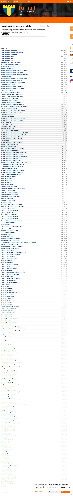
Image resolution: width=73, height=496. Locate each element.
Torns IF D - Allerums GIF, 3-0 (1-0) (8, 429)
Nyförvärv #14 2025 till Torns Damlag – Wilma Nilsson (12, 120)
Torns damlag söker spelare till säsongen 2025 (11, 174)
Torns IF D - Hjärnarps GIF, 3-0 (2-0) (8, 408)
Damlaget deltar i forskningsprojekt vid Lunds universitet (13, 82)
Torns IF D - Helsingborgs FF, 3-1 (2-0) (9, 352)
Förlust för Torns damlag (6, 314)
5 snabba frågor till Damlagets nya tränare (10, 306)
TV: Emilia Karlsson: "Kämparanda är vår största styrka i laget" (14, 404)
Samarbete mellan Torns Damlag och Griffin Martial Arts (12, 164)
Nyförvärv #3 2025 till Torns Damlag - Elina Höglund (11, 160)
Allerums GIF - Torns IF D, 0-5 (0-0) (8, 419)
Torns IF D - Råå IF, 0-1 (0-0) (6, 376)
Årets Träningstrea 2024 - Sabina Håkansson (10, 196)
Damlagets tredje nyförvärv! (7, 234)
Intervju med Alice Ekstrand (7, 298)
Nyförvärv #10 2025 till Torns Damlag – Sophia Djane (12, 136)
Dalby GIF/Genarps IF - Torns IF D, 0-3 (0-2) (10, 384)
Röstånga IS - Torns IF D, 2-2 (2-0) (8, 410)
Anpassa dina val (38, 491)
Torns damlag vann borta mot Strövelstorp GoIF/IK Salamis (13, 252)
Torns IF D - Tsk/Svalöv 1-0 (6, 455)
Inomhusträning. (4, 445)
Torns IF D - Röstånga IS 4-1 (7, 439)
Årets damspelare (5, 443)
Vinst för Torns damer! (5, 338)
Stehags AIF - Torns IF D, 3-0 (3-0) (8, 354)
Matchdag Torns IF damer (6, 336)
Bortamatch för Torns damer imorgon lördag (10, 330)
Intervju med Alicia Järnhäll (6, 302)
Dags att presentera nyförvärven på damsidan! (10, 238)
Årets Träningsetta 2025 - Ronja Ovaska (9, 100)
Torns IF (4, 1)
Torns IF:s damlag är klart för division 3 (9, 396)
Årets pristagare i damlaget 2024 (8, 200)
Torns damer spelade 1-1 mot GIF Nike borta (10, 278)
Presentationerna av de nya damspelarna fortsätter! (11, 220)
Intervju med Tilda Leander (6, 260)
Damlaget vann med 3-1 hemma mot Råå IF (10, 248)
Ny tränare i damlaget (5, 441)
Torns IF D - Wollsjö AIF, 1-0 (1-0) (8, 390)
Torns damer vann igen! (6, 266)
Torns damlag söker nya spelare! (8, 312)
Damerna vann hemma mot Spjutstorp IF (9, 230)
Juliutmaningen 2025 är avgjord (7, 116)
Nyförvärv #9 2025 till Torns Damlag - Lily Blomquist (11, 138)
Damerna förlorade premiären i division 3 (9, 380)
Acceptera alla (65, 491)
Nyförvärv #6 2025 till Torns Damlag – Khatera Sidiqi (12, 154)
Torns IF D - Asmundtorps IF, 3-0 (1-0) (9, 358)
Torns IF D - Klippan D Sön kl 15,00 (8, 459)
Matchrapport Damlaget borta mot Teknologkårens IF (12, 204)
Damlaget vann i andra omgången (8, 378)
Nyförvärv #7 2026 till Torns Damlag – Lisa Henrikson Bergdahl (14, 70)
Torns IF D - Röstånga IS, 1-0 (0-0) (8, 398)
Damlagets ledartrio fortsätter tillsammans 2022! (11, 240)
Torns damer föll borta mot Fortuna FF (9, 268)
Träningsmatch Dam (5, 284)
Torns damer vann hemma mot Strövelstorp (10, 264)
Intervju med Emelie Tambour (7, 276)
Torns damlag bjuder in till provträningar (9, 210)
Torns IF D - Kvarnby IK (5, 437)
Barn (22, 1)
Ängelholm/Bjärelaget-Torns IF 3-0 (8, 467)
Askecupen (3, 485)
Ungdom (16, 1)
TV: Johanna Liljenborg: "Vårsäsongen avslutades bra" (12, 412)
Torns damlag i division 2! (6, 228)
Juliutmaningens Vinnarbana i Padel (8, 114)
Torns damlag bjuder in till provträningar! (9, 218)
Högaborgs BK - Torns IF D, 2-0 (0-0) (8, 427)
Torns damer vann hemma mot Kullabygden (10, 274)
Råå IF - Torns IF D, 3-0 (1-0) (6, 356)
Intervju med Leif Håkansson (7, 198)
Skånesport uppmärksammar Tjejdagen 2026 (10, 64)
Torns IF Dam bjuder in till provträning (9, 108)
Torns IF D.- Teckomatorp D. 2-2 (7, 473)
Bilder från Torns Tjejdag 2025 (7, 128)
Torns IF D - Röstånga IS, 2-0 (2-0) (8, 421)
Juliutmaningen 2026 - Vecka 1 (7, 58)
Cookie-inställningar (5, 492)
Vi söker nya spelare (5, 479)
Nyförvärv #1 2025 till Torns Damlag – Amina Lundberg (12, 172)
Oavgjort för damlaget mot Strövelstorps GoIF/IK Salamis (13, 328)
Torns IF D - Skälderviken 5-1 (7, 463)
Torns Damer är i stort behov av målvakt (16, 26)
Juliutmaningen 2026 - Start (7, 60)
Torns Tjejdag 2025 (5, 140)
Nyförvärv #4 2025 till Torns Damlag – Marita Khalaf (11, 158)
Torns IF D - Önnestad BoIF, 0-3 (7, 386)
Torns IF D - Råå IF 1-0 (5, 453)
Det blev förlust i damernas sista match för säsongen (12, 246)
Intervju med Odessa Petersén (7, 296)
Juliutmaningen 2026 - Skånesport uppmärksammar (12, 52)
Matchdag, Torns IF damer (6, 340)
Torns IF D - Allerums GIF (6, 431)
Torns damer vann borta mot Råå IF (8, 256)
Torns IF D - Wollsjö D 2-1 (6, 469)
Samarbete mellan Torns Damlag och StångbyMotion (12, 166)
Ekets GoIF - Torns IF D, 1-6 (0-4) (7, 402)
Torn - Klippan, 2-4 (5, 457)
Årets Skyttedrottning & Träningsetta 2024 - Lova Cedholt (13, 188)
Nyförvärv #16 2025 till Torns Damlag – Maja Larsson (12, 112)
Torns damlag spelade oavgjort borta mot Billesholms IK (13, 272)
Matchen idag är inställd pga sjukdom (9, 435)
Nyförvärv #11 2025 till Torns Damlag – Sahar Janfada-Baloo (13, 134)
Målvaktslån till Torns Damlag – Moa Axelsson (10, 62)
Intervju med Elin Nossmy (6, 180)
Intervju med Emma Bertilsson (7, 300)
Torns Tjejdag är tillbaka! (6, 76)
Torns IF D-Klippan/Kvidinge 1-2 (7, 447)
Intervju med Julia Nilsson (6, 270)
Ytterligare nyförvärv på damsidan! (8, 222)
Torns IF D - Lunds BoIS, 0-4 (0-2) (8, 364)
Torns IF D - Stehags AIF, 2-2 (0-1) (8, 374)
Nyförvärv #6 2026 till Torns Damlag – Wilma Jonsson (12, 72)
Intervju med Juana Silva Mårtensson (8, 176)
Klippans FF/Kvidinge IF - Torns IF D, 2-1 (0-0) (10, 366)
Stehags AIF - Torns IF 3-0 (6, 461)
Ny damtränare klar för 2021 (7, 310)
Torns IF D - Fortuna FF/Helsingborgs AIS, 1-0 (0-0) (11, 418)
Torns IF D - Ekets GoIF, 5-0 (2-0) (7, 414)
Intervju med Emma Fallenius (7, 290)
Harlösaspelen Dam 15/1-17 (7, 483)
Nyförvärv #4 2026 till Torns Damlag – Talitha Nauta (11, 80)
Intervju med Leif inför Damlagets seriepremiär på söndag (13, 206)
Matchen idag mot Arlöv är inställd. (8, 471)
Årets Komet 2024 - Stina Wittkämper (9, 190)
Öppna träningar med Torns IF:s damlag (9, 244)
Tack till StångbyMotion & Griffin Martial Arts (10, 130)
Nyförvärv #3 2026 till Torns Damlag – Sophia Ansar (12, 86)
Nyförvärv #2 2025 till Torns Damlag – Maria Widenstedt (12, 170)
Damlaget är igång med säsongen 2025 (9, 144)
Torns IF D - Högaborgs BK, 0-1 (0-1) (8, 416)
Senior (9, 1)
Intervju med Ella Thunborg (6, 288)
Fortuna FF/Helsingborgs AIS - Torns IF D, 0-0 (10, 400)
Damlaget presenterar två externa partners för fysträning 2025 (14, 162)
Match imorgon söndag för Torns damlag (9, 318)
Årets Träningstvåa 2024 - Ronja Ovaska (9, 194)
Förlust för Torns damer (6, 320)
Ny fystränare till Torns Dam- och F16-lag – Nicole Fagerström (14, 78)
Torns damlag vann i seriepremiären (8, 280)
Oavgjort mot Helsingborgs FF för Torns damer (11, 334)
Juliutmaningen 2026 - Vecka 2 (7, 56)
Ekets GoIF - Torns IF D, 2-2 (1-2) (7, 425)
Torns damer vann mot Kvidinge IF (8, 250)
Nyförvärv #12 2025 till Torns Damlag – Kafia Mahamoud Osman (14, 132)
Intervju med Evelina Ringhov (7, 294)
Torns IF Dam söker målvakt (7, 90)
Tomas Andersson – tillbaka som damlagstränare (11, 392)
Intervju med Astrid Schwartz (7, 184)
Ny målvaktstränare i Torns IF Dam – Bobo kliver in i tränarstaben (14, 106)
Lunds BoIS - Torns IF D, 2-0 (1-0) (8, 348)
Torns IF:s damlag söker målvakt (8, 394)
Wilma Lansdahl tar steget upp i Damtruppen (10, 92)
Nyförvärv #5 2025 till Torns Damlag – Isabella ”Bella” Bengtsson (14, 156)
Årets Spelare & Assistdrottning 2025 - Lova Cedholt (12, 94)
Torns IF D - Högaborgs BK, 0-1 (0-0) (8, 370)
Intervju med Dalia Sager (6, 182)
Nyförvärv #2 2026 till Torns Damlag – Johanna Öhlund (12, 88)
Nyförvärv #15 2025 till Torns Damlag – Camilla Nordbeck (13, 118)
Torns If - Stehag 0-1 (5, 346)
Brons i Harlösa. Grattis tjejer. (7, 481)
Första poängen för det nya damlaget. (9, 214)
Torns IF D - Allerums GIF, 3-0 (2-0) (8, 406)
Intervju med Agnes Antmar (7, 286)
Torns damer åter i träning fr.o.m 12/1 (8, 308)
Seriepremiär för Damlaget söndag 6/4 (9, 126)
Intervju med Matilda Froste (7, 262)
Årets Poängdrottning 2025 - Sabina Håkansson (11, 102)
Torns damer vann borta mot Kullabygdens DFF (11, 254)
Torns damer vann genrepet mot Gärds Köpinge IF (11, 226)
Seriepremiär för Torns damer (7, 342)
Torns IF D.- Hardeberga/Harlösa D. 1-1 (9, 475)
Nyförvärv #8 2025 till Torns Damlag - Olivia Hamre (11, 142)
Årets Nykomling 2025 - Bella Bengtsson (9, 98)
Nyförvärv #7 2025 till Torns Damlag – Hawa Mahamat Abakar (14, 152)
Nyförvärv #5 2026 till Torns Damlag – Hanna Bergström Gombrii (14, 74)
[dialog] (52, 488)
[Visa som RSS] (48, 26)
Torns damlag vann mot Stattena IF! (8, 212)
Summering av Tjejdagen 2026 (7, 66)
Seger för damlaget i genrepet (7, 382)
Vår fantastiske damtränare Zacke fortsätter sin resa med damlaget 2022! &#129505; (18, 242)
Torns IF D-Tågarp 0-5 (5, 451)
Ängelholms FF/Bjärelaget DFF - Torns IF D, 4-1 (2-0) (12, 362)
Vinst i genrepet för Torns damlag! (8, 208)
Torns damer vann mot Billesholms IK (9, 258)
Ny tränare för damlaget (6, 202)
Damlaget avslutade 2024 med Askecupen (10, 146)
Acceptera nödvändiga (54, 491)
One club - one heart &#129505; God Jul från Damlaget (12, 148)
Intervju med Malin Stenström (7, 304)
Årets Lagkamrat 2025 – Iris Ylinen (8, 84)
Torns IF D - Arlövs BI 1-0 (6, 433)
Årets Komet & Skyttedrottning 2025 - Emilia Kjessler (12, 96)
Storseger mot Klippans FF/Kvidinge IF (9, 350)
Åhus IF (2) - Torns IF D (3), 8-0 (7, 388)
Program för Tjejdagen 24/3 (7, 68)
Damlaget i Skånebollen (6, 368)
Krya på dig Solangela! (6, 122)
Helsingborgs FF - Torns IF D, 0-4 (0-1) (9, 372)
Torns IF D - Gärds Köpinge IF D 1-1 (8, 477)
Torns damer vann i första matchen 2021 (9, 282)
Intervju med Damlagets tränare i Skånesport (10, 150)
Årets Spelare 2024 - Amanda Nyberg (9, 186)
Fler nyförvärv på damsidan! (7, 236)
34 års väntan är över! (5, 224)
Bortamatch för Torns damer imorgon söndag (10, 326)
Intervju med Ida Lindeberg (6, 178)
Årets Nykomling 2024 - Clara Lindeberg (9, 192)
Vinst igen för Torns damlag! (7, 324)
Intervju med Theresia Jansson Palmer (9, 292)
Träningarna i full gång (6, 344)
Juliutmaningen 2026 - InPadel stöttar (9, 54)
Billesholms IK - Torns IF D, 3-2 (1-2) (8, 360)
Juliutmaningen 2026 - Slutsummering (9, 50)
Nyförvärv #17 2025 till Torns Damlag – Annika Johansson (13, 110)
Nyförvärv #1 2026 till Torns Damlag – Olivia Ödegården (12, 104)
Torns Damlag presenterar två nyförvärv (9, 168)
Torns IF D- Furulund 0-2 (6, 449)
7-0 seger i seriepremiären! (6, 124)
